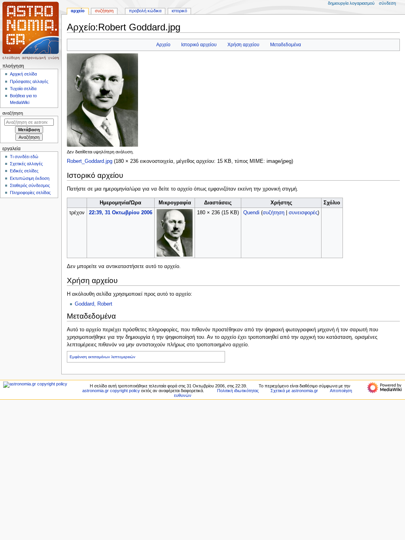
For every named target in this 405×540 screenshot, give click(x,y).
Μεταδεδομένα (285, 44)
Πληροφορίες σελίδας (30, 192)
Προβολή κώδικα (145, 10)
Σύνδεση (387, 3)
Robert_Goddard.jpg (89, 161)
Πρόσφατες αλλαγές (29, 81)
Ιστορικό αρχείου (199, 44)
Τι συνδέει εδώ (24, 156)
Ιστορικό (179, 10)
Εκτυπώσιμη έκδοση (29, 178)
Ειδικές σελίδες (24, 170)
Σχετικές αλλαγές (26, 163)
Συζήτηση (104, 10)
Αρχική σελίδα (23, 74)
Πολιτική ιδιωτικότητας (238, 390)
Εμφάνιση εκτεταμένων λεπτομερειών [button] (102, 357)
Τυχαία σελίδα (23, 88)
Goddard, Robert (93, 304)
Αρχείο (163, 44)
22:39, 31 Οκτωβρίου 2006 (120, 212)
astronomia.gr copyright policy (111, 390)
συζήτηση (273, 212)
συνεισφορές (303, 212)
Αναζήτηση (12, 113)
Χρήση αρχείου (243, 44)
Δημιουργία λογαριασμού (351, 3)
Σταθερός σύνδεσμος (30, 185)
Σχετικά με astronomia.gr (294, 390)
